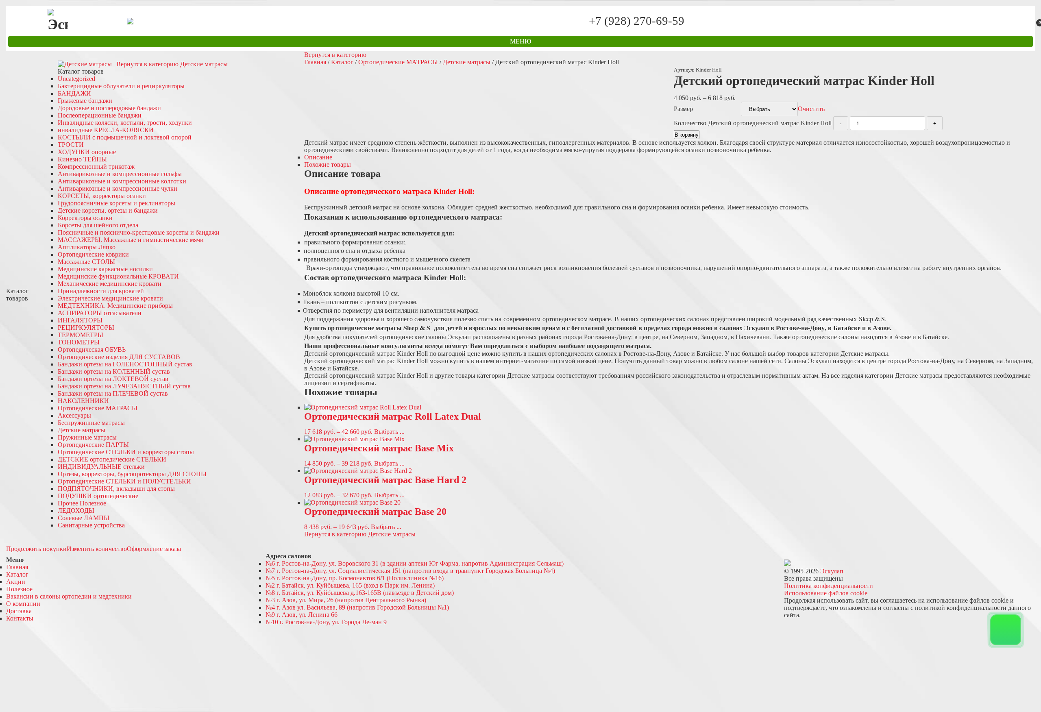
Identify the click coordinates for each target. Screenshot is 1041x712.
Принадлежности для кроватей (101, 290)
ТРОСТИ (71, 144)
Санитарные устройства (91, 525)
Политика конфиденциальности (828, 585)
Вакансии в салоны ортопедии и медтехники (69, 596)
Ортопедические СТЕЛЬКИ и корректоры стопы (126, 452)
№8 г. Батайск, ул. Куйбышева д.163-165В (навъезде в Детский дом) (360, 592)
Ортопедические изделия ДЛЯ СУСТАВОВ (119, 356)
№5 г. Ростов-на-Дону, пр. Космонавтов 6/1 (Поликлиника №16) (355, 578)
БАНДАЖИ (74, 93)
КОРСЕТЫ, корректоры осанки (102, 195)
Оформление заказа (154, 548)
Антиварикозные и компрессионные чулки (117, 188)
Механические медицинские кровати (109, 283)
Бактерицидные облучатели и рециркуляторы (121, 86)
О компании (23, 603)
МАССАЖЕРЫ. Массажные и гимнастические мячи (131, 239)
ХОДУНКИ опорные (87, 151)
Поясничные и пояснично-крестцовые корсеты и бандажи (139, 232)
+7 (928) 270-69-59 (636, 21)
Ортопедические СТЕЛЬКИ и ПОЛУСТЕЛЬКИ (124, 481)
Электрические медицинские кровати (110, 298)
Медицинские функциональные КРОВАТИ (118, 276)
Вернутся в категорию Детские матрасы (172, 64)
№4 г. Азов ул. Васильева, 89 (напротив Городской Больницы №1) (357, 607)
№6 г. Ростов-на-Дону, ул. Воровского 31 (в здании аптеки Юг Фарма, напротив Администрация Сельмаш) (415, 563)
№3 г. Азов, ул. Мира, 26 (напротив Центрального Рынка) (346, 600)
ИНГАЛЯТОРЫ (80, 320)
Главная (315, 62)
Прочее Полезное (82, 503)
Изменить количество (97, 548)
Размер (683, 108)
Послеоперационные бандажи (100, 115)
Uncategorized (76, 78)
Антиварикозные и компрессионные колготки (122, 181)
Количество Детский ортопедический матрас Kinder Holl (753, 123)
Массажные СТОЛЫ (86, 261)
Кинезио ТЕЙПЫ (82, 159)
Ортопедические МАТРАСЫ (97, 408)
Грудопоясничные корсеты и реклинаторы (116, 203)
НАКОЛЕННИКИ (83, 400)
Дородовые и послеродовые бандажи (109, 108)
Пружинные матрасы (87, 437)
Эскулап (831, 571)
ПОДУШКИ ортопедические (98, 495)
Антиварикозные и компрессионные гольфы (120, 173)
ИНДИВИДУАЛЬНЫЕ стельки (101, 466)
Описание (318, 157)
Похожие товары (327, 164)
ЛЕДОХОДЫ (76, 510)
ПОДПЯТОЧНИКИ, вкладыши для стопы (116, 488)
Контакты (19, 618)
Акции (15, 581)
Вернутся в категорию (335, 54)
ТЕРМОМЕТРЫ (80, 334)
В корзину (687, 134)
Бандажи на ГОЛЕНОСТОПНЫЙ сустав (125, 364)
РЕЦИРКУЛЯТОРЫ (86, 327)
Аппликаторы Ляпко (86, 247)
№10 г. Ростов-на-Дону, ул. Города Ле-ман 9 (326, 621)
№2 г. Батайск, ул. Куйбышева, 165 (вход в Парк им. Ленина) (350, 585)
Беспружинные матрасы (91, 422)
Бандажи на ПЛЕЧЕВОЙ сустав (113, 393)
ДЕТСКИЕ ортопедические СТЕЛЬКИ (112, 459)
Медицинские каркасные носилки (105, 269)
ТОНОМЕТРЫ (79, 342)
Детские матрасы (81, 430)
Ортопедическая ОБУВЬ (92, 349)
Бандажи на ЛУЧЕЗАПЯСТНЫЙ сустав (124, 386)
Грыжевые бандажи (85, 100)
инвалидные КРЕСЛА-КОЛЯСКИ (106, 129)
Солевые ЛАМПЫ (83, 517)
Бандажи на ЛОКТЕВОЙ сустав (113, 378)
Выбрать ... (389, 431)
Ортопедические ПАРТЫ (93, 444)
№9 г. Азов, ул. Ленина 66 (302, 614)
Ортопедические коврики (93, 254)
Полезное (19, 589)
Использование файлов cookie (825, 593)
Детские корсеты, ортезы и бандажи (108, 210)
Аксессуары (74, 415)
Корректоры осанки (85, 217)
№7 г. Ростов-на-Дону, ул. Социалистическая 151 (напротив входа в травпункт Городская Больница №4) (410, 570)
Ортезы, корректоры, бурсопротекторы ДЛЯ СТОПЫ (132, 473)
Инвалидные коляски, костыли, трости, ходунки (125, 122)
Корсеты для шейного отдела (98, 225)
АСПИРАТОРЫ (100, 312)
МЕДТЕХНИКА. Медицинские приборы (115, 305)
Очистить (811, 108)
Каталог (342, 62)
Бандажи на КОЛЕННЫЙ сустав (114, 371)
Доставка (19, 610)
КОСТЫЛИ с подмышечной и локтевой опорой (125, 137)
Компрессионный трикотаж (96, 166)
